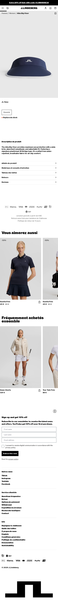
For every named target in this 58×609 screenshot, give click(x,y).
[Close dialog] (55, 287)
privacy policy (37, 319)
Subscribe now (36, 316)
